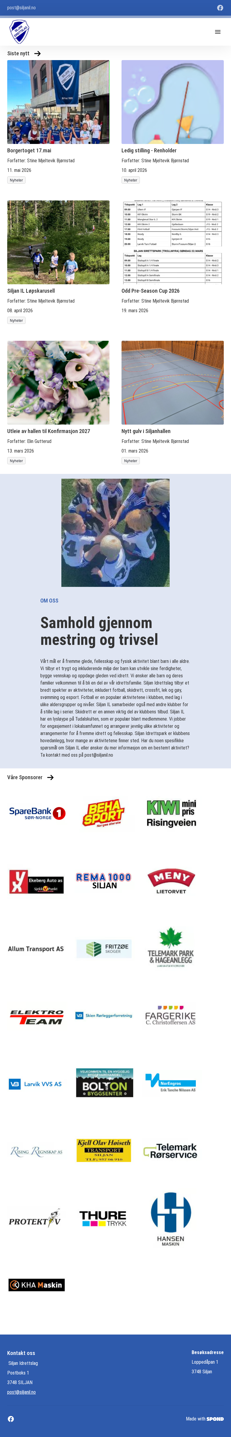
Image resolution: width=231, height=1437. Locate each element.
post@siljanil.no (21, 1392)
